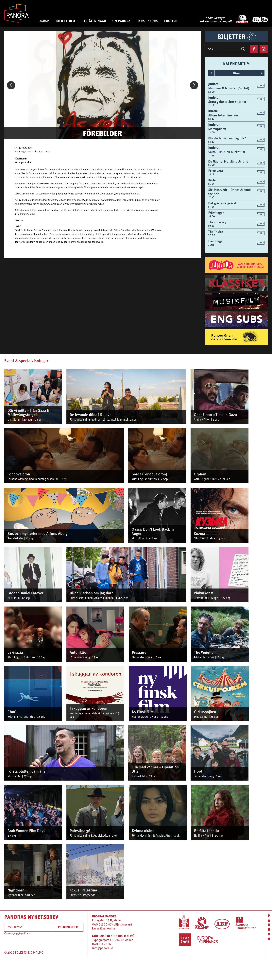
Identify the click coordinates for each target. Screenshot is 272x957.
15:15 (211, 174)
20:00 (211, 235)
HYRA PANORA (147, 21)
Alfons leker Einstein (223, 115)
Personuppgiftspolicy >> (17, 933)
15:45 (211, 183)
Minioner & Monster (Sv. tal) (228, 88)
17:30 (211, 197)
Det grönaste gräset (222, 203)
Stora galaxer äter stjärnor (227, 102)
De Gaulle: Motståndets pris (228, 161)
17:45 (211, 206)
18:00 (211, 216)
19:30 (211, 225)
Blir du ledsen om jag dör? (227, 138)
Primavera (215, 171)
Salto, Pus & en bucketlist (226, 152)
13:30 (211, 141)
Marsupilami (217, 129)
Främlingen (216, 213)
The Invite (215, 232)
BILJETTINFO (65, 21)
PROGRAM (42, 21)
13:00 (211, 132)
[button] (11, 85)
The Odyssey (217, 222)
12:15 (211, 105)
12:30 (211, 118)
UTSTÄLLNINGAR (93, 21)
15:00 (211, 164)
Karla (212, 180)
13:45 (211, 155)
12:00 (211, 91)
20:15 (211, 244)
